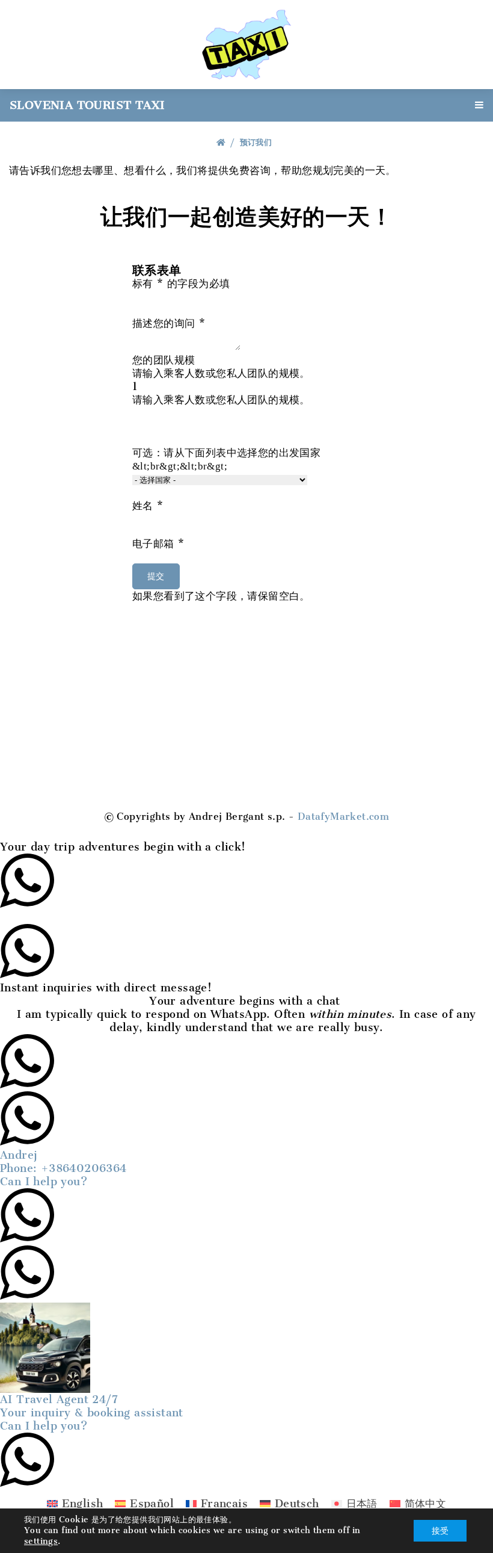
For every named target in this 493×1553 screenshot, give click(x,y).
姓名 (148, 505)
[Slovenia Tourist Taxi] (246, 43)
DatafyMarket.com (343, 816)
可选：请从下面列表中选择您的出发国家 (226, 458)
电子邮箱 (158, 543)
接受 (440, 1530)
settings (41, 1541)
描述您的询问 (168, 323)
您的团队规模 (221, 366)
